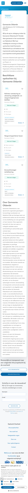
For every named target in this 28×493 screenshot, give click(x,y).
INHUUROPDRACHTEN (14, 374)
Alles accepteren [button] (7, 487)
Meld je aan (7, 453)
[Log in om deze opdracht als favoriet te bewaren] (22, 88)
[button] (14, 490)
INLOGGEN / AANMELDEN (17, 3)
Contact (13, 447)
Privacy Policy (12, 411)
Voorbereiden (12, 456)
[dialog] (14, 478)
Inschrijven (14, 406)
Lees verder (21, 476)
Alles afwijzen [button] (21, 487)
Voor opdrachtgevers (14, 443)
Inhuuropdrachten (13, 428)
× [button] (26, 465)
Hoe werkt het (14, 431)
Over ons (13, 439)
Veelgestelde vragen (13, 435)
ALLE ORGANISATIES (13, 369)
